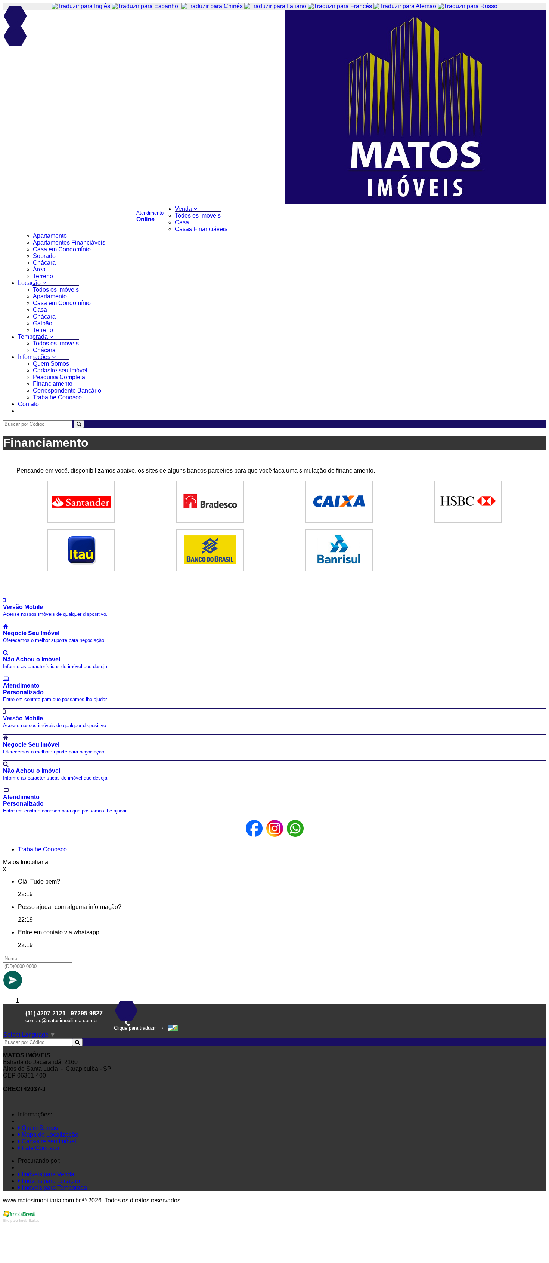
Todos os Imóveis (198, 215)
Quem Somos (51, 363)
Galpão (42, 323)
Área (39, 269)
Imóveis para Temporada (53, 1187)
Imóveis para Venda (47, 1174)
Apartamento (50, 236)
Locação (30, 283)
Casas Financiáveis (201, 229)
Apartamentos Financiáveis (69, 242)
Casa (182, 222)
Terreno (43, 276)
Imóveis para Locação (50, 1181)
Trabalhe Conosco (57, 397)
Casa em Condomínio (62, 249)
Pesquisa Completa (59, 377)
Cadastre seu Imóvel (60, 370)
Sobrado (44, 256)
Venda (184, 209)
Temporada (33, 337)
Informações (35, 357)
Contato (28, 404)
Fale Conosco (39, 1148)
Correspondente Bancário (67, 390)
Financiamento (52, 384)
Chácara (44, 262)
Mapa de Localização (49, 1134)
